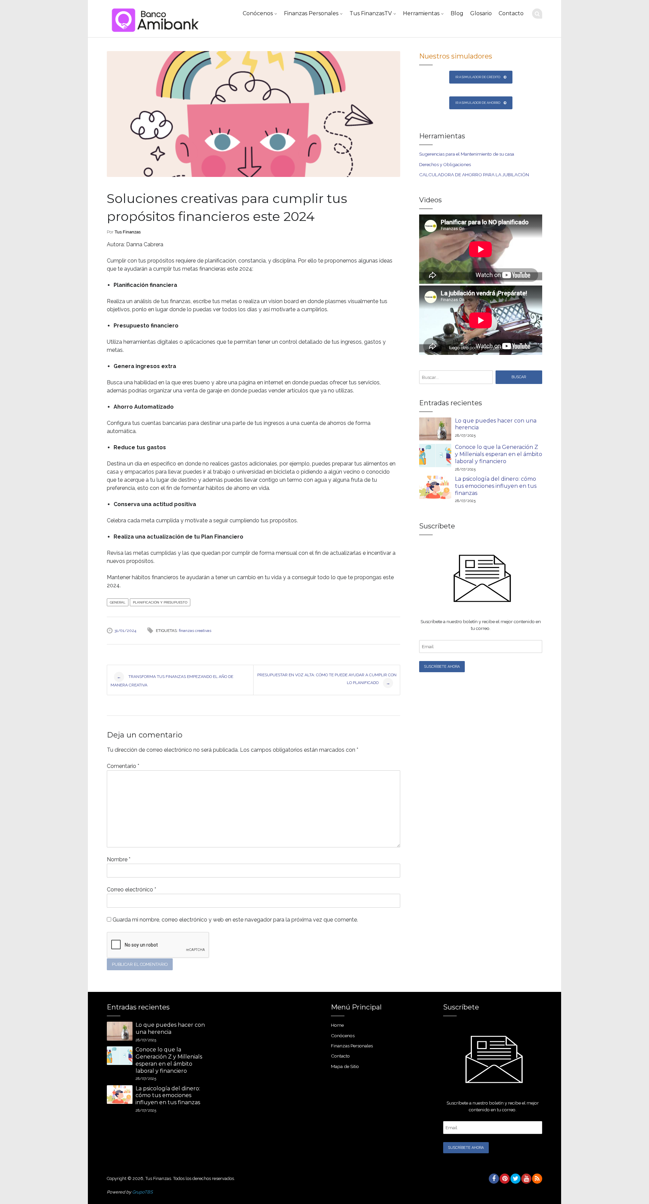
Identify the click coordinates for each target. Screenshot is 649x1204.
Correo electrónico (131, 889)
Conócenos (258, 13)
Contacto (511, 13)
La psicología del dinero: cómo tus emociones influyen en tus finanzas (495, 486)
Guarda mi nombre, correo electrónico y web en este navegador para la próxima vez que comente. (235, 919)
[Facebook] (493, 1179)
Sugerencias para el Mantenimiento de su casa (466, 154)
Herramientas (421, 13)
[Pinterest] (504, 1179)
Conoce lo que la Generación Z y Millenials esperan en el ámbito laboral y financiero (498, 454)
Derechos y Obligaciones (445, 164)
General (117, 602)
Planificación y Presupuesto (160, 602)
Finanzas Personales (311, 13)
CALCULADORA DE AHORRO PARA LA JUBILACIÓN (474, 174)
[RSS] (536, 1179)
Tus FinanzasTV (371, 13)
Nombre (118, 859)
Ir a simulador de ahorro (477, 103)
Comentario (123, 766)
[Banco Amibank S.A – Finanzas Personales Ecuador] (154, 18)
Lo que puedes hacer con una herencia (495, 424)
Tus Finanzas (128, 231)
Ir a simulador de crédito (477, 77)
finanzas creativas (195, 630)
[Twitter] (515, 1179)
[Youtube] (526, 1179)
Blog (457, 13)
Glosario (481, 13)
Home (337, 1025)
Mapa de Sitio (345, 1066)
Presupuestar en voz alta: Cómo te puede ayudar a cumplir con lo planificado (326, 679)
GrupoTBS (142, 1192)
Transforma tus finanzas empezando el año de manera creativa (172, 680)
